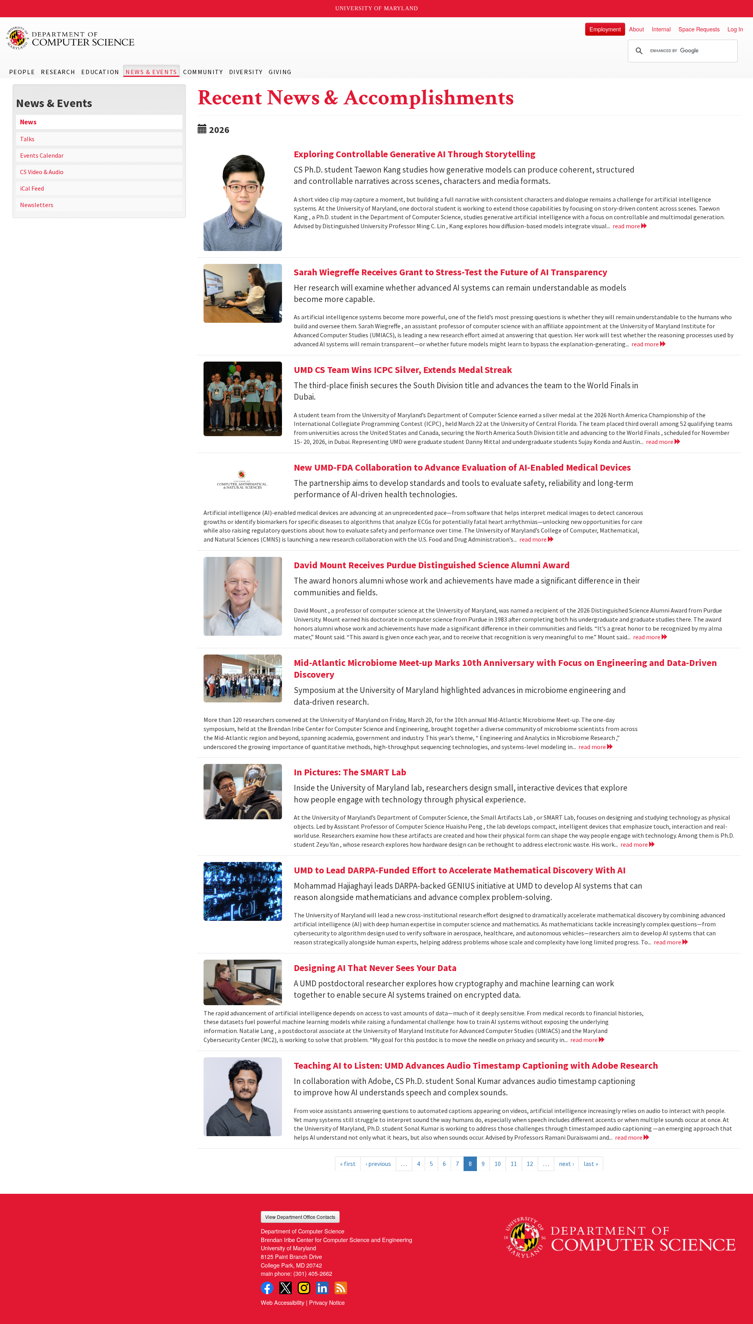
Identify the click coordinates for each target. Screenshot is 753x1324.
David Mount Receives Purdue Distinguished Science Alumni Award (432, 565)
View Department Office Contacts (300, 1216)
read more (627, 226)
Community (203, 72)
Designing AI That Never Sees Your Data (375, 968)
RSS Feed (341, 1288)
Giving (280, 72)
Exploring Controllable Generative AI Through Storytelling (414, 154)
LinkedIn (322, 1288)
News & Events (151, 72)
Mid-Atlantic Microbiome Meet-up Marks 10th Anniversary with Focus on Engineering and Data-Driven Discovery (505, 668)
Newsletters (36, 205)
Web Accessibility (282, 1302)
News (28, 122)
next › (566, 1164)
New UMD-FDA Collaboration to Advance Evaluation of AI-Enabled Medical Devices (462, 467)
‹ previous (378, 1164)
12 (530, 1164)
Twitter (285, 1288)
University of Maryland (376, 8)
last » (591, 1164)
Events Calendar (42, 155)
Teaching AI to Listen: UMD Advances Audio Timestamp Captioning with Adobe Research (476, 1065)
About (636, 29)
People (22, 72)
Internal (661, 29)
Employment (605, 29)
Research (58, 72)
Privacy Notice (327, 1302)
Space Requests (699, 29)
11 (514, 1164)
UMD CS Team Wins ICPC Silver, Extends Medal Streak (403, 370)
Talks (27, 139)
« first (348, 1164)
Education (100, 72)
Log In (735, 29)
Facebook (267, 1288)
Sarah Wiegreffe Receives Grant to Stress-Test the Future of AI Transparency (450, 272)
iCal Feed (32, 188)
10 (498, 1164)
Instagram (304, 1288)
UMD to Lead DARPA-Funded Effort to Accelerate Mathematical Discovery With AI (460, 870)
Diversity (246, 72)
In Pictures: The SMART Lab (350, 772)
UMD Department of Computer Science (70, 38)
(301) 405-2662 (312, 1273)
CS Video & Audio (42, 172)
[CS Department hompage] (619, 1234)
